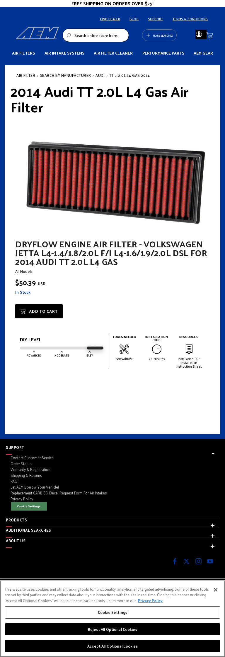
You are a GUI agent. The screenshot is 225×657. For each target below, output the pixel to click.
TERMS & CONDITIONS (190, 19)
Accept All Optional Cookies (112, 646)
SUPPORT (155, 19)
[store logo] (37, 35)
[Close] (215, 589)
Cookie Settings (29, 506)
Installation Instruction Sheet (189, 364)
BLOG (134, 19)
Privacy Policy (150, 600)
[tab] (112, 447)
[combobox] (95, 35)
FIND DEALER (110, 19)
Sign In (198, 34)
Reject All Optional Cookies (112, 629)
